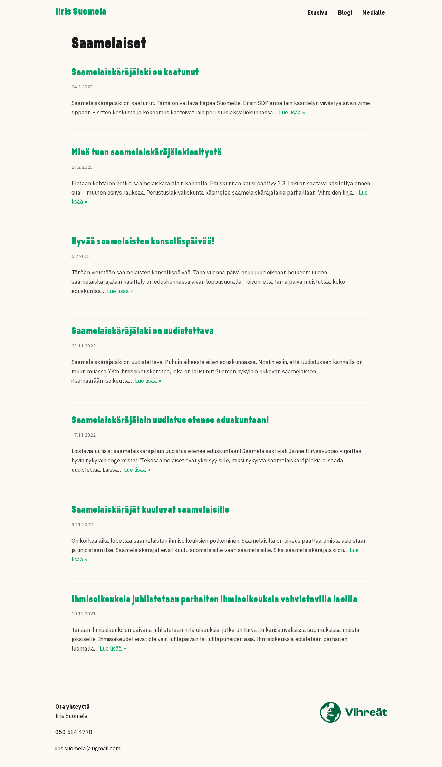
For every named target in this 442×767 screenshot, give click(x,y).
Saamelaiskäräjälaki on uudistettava (142, 331)
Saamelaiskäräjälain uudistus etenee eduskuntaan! (170, 420)
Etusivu (318, 12)
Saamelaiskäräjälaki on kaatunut (135, 72)
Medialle (373, 12)
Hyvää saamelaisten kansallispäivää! (143, 242)
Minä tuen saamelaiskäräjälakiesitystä (146, 153)
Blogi (345, 12)
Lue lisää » (292, 112)
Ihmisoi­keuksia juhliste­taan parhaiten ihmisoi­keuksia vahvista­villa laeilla (214, 600)
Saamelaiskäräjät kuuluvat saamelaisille (150, 510)
